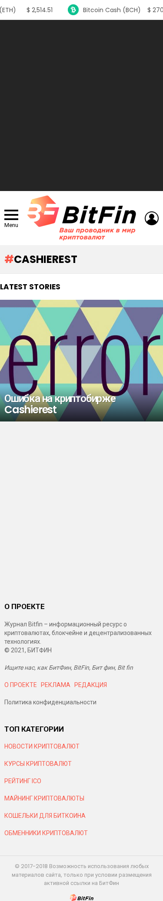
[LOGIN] (152, 218)
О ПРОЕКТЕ (20, 684)
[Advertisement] (81, 105)
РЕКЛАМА (55, 684)
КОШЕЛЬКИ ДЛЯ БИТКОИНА (45, 815)
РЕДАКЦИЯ (90, 684)
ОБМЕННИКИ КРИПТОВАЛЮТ (46, 833)
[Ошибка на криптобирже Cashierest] (81, 360)
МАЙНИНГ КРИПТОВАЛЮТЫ (44, 798)
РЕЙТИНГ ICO (23, 781)
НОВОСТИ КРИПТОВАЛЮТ (42, 746)
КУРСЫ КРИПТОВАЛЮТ (38, 763)
